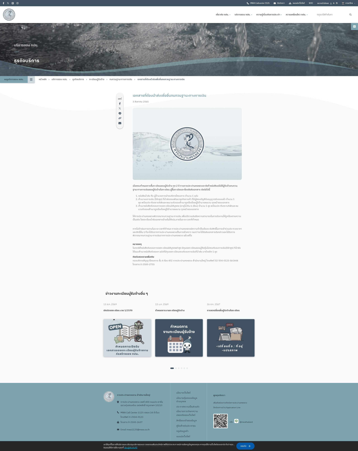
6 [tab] (187, 368)
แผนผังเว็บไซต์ (299, 3)
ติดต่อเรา (281, 3)
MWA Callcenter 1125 (259, 3)
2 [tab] (176, 368)
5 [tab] (184, 368)
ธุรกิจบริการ (78, 79)
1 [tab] (172, 368)
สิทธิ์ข (179, 421)
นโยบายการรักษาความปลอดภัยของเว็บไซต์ (187, 413)
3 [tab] (178, 368)
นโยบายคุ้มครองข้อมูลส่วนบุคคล (186, 399)
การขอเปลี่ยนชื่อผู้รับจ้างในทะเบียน (223, 310)
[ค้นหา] (350, 15)
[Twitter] (8, 3)
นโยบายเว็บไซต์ (183, 393)
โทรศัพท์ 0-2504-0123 (132, 417)
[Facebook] (3, 3)
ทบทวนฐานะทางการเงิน (120, 79)
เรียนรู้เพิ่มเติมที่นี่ (130, 447)
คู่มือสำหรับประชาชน (186, 426)
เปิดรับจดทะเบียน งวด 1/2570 (117, 310)
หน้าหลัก (43, 79)
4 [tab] (181, 368)
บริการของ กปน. (59, 79)
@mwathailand (246, 422)
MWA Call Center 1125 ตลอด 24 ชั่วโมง (140, 413)
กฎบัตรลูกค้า (182, 431)
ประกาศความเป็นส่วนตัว (187, 407)
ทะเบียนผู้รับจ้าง (96, 79)
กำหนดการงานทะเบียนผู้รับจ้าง (170, 310)
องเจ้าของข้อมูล (189, 421)
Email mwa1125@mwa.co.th (135, 430)
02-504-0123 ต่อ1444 (226, 261)
